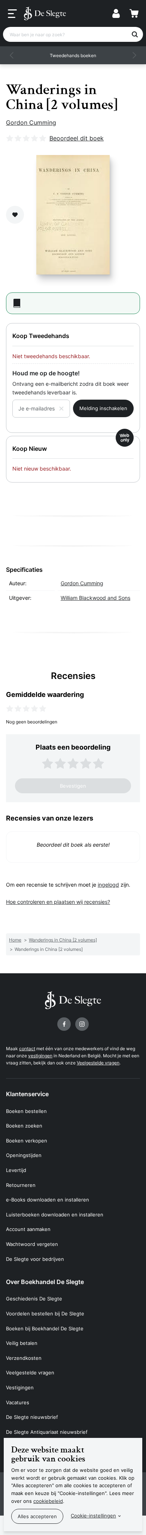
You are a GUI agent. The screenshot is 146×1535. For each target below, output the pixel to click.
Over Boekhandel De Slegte (45, 1282)
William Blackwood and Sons (95, 598)
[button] (12, 55)
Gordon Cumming (31, 122)
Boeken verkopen (26, 1141)
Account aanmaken (28, 1229)
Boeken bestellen (26, 1111)
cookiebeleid (48, 1501)
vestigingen (40, 1055)
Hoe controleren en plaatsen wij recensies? (58, 902)
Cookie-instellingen (93, 1515)
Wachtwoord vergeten (32, 1244)
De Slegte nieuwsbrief (32, 1417)
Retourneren (21, 1185)
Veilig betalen (21, 1343)
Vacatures (17, 1402)
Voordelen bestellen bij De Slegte (45, 1314)
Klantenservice (27, 1094)
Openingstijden (24, 1155)
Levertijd (16, 1170)
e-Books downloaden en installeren (47, 1200)
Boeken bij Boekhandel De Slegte (44, 1328)
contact (27, 1048)
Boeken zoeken (24, 1126)
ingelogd (108, 884)
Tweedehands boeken (73, 55)
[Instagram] (82, 1024)
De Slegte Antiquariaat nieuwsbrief (47, 1432)
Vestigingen (20, 1387)
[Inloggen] (116, 13)
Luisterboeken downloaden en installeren (54, 1215)
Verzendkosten (24, 1358)
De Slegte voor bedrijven (35, 1259)
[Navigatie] (12, 13)
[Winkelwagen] (134, 13)
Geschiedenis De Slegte (34, 1299)
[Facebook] (64, 1024)
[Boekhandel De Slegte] (45, 13)
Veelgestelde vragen (98, 1063)
